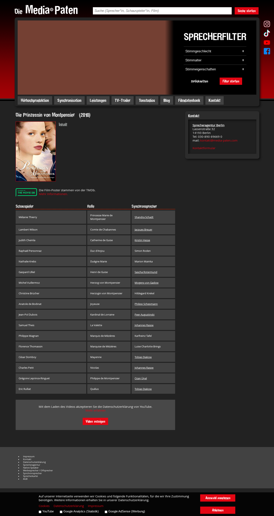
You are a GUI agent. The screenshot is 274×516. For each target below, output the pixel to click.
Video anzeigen (95, 421)
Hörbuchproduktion (35, 100)
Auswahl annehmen (217, 497)
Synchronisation (69, 100)
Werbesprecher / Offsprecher (38, 470)
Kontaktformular (204, 148)
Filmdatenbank (189, 100)
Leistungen (98, 100)
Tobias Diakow (143, 357)
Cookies (44, 506)
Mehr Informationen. (53, 194)
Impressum (29, 456)
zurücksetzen (199, 81)
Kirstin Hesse (142, 240)
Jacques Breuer (143, 229)
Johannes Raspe (144, 325)
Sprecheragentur (31, 464)
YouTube (48, 511)
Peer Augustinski (144, 314)
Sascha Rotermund (146, 272)
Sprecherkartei (30, 476)
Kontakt (214, 100)
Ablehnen (217, 510)
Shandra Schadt (144, 217)
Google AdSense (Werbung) (126, 511)
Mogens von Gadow (146, 282)
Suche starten (247, 10)
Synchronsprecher (32, 473)
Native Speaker (31, 467)
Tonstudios (147, 100)
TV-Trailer (122, 100)
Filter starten (231, 81)
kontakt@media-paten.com (218, 140)
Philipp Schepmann (146, 304)
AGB (25, 479)
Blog (166, 100)
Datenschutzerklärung (34, 462)
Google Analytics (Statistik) (81, 511)
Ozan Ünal (141, 378)
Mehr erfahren (95, 410)
